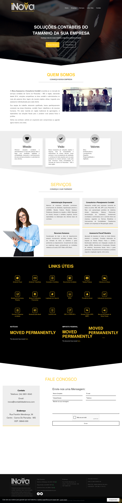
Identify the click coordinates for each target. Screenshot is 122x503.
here (26, 339)
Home (66, 8)
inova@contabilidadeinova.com (48, 490)
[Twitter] (41, 493)
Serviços (81, 8)
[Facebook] (38, 493)
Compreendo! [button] (113, 499)
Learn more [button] (63, 499)
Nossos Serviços (52, 45)
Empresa (73, 8)
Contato (98, 8)
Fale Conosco (69, 45)
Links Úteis (90, 8)
